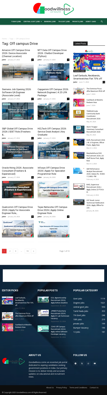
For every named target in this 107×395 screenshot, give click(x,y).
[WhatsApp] (88, 363)
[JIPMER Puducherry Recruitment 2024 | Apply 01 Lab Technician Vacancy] (43, 313)
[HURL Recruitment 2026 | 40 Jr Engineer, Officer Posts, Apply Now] (78, 142)
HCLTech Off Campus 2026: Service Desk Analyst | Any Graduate (52, 131)
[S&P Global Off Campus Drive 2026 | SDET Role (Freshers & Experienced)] (18, 150)
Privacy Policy (61, 387)
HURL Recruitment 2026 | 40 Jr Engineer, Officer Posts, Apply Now (96, 142)
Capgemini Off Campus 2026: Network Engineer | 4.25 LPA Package (53, 92)
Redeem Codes (79, 71)
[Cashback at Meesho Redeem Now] (78, 102)
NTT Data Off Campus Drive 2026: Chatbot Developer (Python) (52, 53)
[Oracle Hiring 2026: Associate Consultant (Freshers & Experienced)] (18, 189)
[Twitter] (82, 363)
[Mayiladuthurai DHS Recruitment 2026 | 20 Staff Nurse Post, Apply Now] (78, 155)
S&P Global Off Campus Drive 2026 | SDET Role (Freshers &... (17, 131)
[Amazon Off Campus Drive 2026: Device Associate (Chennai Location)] (18, 72)
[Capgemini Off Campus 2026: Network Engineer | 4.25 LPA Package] (53, 111)
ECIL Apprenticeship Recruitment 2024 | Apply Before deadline (59, 300)
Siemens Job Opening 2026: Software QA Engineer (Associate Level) (16, 92)
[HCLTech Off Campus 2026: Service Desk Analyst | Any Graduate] (53, 150)
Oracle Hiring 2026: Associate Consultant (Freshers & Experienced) (17, 170)
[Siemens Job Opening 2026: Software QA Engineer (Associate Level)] (18, 111)
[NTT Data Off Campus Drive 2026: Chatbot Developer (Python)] (53, 72)
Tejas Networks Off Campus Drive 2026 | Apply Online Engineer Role (52, 210)
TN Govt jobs (64, 21)
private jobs (77, 21)
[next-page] (33, 251)
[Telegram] (75, 363)
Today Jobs (16, 21)
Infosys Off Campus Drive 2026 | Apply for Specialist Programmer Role (51, 170)
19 (27, 251)
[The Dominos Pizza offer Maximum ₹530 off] (78, 91)
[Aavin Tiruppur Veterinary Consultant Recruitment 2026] (78, 129)
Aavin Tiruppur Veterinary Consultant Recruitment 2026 (95, 129)
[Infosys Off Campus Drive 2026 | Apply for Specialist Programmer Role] (53, 189)
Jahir (4, 60)
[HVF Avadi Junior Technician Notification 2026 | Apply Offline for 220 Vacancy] (78, 202)
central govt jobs (31, 21)
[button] (101, 21)
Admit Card (91, 21)
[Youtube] (95, 363)
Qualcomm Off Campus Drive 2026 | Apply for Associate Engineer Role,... (17, 210)
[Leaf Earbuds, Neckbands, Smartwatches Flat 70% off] (89, 60)
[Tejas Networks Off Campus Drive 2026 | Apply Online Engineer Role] (53, 228)
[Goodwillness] (53, 9)
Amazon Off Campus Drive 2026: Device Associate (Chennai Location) (16, 53)
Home (4, 38)
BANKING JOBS (50, 21)
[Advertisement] (53, 31)
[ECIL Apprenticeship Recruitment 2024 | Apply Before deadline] (43, 300)
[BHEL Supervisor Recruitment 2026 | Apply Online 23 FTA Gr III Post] (78, 186)
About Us (50, 387)
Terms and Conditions (78, 387)
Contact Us (94, 387)
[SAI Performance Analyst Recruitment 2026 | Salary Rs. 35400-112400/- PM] (78, 171)
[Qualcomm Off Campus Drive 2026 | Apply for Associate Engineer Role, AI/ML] (18, 228)
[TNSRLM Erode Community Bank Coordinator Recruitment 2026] (78, 114)
